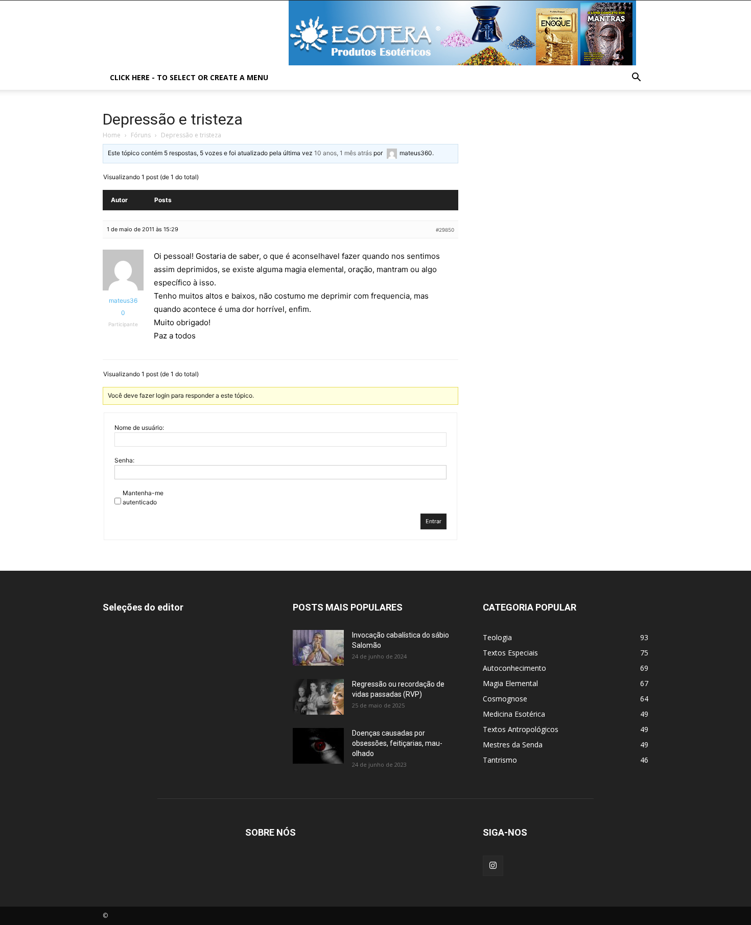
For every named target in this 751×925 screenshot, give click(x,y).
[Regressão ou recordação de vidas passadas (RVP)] (318, 697)
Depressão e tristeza (173, 119)
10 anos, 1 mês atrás (343, 153)
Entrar (433, 521)
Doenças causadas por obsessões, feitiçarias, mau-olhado (397, 743)
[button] (636, 78)
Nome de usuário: (139, 427)
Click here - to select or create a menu (189, 77)
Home (112, 135)
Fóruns (141, 135)
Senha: (124, 460)
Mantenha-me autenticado (143, 497)
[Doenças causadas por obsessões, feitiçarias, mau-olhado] (318, 746)
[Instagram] (493, 866)
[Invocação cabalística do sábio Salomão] (318, 648)
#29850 (445, 230)
